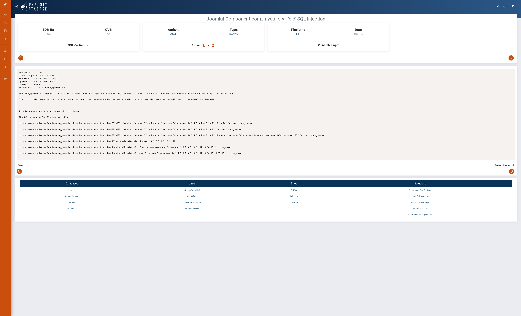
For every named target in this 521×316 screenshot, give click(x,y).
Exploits (72, 190)
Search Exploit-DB (192, 190)
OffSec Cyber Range (420, 202)
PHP (298, 34)
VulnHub (294, 202)
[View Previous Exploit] (20, 58)
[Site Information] (505, 6)
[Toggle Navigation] (17, 6)
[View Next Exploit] (511, 58)
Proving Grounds (420, 208)
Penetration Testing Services (420, 215)
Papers (72, 202)
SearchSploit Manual (192, 202)
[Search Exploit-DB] (513, 6)
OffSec (294, 190)
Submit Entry (192, 196)
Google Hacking (71, 196)
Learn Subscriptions (420, 196)
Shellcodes (72, 208)
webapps (233, 34)
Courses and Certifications (420, 190)
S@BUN (173, 34)
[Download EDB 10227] (204, 45)
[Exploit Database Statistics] (498, 6)
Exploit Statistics (192, 208)
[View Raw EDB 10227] (213, 45)
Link (512, 165)
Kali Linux (294, 196)
